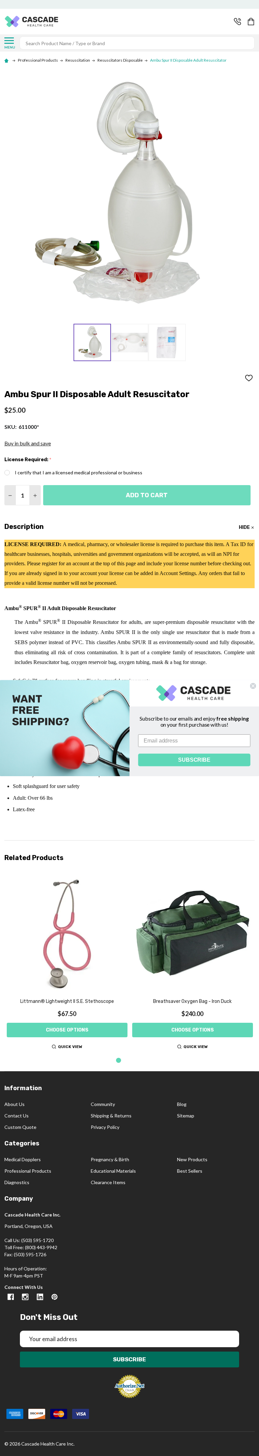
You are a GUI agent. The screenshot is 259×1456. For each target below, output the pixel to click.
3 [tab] (140, 1060)
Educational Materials (113, 1171)
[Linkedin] (40, 1297)
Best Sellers (189, 1171)
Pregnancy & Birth (110, 1159)
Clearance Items (108, 1182)
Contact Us (16, 1115)
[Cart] (251, 21)
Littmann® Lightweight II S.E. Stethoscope (67, 1001)
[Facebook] (10, 1297)
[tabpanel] (67, 962)
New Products (192, 1159)
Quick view (70, 1046)
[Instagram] (25, 1297)
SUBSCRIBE (194, 759)
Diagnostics (16, 1182)
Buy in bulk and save (27, 443)
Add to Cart (147, 495)
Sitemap (185, 1115)
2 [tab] (129, 1060)
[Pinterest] (54, 1297)
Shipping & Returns (111, 1115)
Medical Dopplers (22, 1159)
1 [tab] (118, 1060)
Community (103, 1104)
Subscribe (129, 1359)
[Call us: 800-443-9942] (237, 21)
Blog (181, 1104)
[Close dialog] (253, 686)
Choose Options (67, 1030)
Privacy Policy (105, 1127)
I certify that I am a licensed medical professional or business (78, 472)
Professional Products (27, 1171)
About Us (14, 1104)
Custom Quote (20, 1127)
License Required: (28, 460)
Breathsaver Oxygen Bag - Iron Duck (192, 1001)
